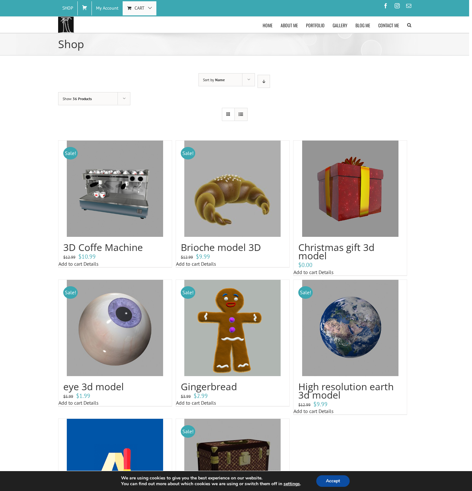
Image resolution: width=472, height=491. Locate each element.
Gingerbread (209, 386)
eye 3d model (93, 386)
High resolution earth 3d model (346, 390)
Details (90, 264)
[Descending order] (264, 81)
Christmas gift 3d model (336, 251)
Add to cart (70, 264)
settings (292, 484)
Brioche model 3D (221, 247)
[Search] (409, 25)
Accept (333, 481)
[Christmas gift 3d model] (350, 189)
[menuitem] (67, 8)
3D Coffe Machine (103, 247)
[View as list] (241, 114)
